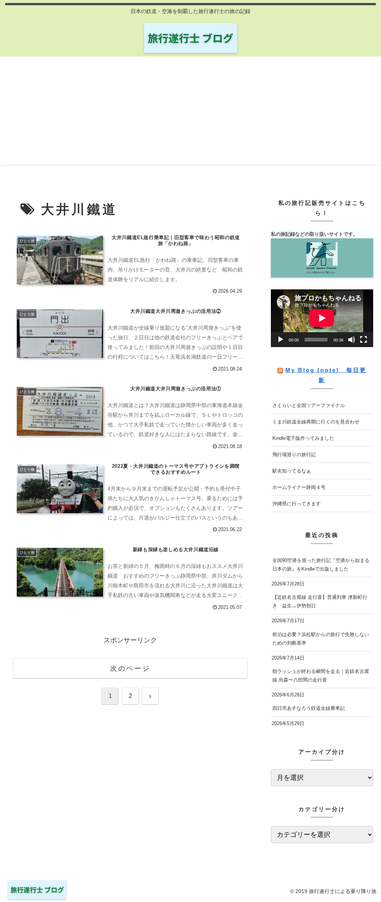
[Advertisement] (190, 112)
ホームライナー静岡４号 (299, 487)
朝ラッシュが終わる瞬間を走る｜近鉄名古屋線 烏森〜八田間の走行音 (320, 675)
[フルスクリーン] (363, 339)
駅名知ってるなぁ (291, 471)
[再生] (280, 339)
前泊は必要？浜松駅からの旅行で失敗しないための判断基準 (320, 639)
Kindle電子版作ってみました (303, 438)
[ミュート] (351, 339)
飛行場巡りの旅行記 (294, 454)
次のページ (130, 668)
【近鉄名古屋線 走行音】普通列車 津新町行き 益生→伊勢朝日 (319, 601)
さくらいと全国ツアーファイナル (308, 405)
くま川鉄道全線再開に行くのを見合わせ (315, 422)
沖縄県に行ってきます (296, 503)
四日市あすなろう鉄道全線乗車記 (308, 708)
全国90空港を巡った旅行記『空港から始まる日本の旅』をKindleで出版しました (320, 565)
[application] (322, 318)
